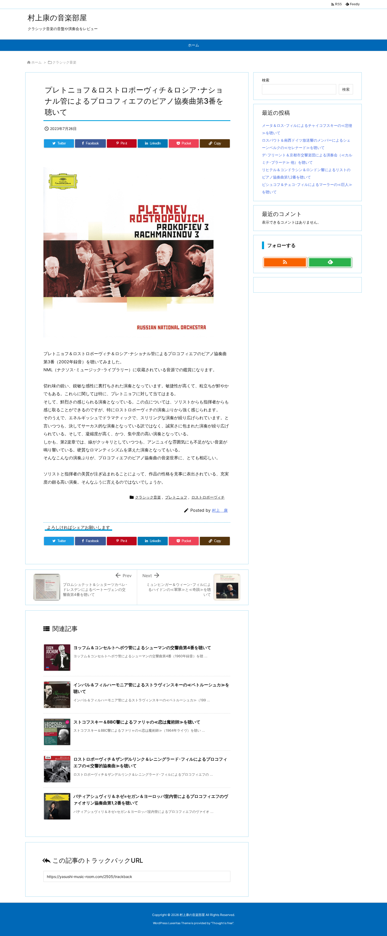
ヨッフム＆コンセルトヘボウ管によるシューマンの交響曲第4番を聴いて (142, 647)
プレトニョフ (176, 497)
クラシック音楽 (64, 62)
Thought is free (222, 923)
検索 (265, 80)
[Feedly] (330, 262)
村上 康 (220, 510)
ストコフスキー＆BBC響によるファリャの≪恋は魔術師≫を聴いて (136, 722)
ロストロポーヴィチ (208, 497)
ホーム (36, 62)
